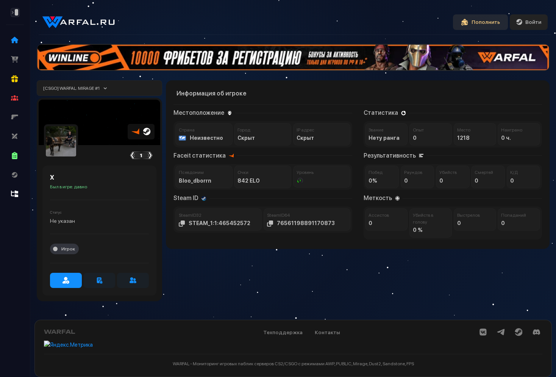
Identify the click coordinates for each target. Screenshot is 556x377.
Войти (533, 22)
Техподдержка (283, 332)
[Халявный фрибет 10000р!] (293, 57)
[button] (15, 98)
